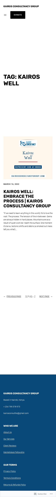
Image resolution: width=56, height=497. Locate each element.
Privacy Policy (9, 471)
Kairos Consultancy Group (21, 6)
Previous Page (12, 296)
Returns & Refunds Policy (14, 485)
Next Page (46, 296)
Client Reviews (9, 446)
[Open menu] (5, 15)
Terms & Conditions (12, 478)
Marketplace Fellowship (13, 452)
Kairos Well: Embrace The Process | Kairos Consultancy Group (27, 198)
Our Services (8, 439)
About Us (7, 432)
